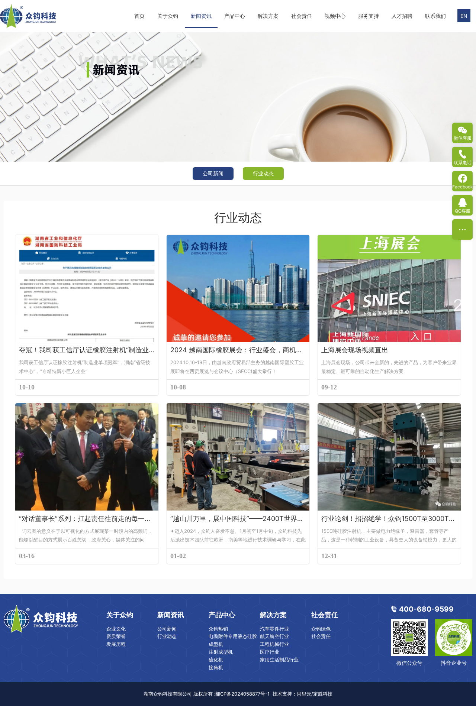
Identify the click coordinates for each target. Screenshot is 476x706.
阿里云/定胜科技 (314, 694)
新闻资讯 (201, 16)
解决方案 (268, 16)
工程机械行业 (274, 644)
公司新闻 (213, 173)
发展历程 (116, 644)
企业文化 (116, 629)
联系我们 (435, 16)
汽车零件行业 (274, 629)
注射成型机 (221, 652)
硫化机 (216, 660)
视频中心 (335, 16)
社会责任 (301, 16)
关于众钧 (167, 16)
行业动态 (263, 173)
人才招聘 (402, 16)
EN (463, 16)
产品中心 (234, 16)
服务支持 (368, 16)
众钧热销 (218, 629)
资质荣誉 (116, 636)
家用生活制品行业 (279, 660)
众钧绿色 (321, 629)
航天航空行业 (274, 636)
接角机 (216, 667)
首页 (139, 16)
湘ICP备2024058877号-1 (242, 694)
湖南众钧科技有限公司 (168, 694)
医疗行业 (269, 652)
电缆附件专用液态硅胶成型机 (233, 640)
